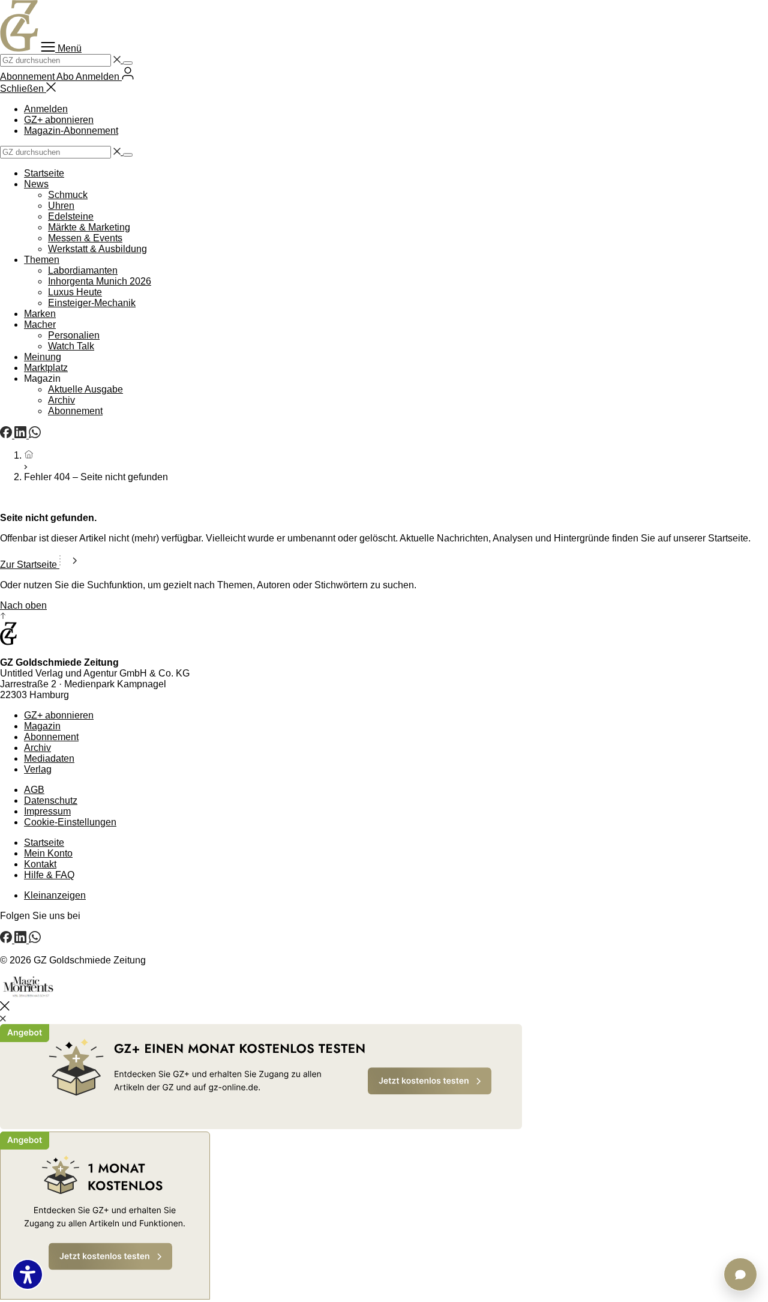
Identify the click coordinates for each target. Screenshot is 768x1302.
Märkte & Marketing (89, 227)
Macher (40, 324)
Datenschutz (50, 800)
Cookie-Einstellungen (70, 822)
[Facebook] (7, 435)
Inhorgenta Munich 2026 (99, 281)
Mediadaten (49, 758)
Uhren (61, 205)
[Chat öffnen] (740, 1274)
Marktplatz (46, 368)
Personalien (74, 335)
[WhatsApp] (35, 435)
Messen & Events (85, 238)
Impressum (47, 811)
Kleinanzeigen (55, 895)
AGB (34, 790)
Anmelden (46, 109)
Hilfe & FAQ (49, 875)
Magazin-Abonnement (71, 130)
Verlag (38, 769)
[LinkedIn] (21, 435)
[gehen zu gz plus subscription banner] (384, 1163)
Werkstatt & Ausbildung (97, 249)
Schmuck (68, 195)
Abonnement (75, 411)
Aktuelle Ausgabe (85, 389)
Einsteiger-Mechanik (92, 303)
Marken (40, 314)
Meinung (42, 357)
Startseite (44, 173)
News (36, 184)
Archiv (61, 400)
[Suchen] (128, 63)
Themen (41, 260)
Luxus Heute (75, 292)
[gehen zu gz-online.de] (8, 642)
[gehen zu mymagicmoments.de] (28, 995)
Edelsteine (71, 216)
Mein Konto (48, 853)
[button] (61, 48)
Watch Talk (71, 346)
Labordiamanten (83, 270)
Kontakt (40, 864)
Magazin (42, 726)
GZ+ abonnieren (59, 120)
